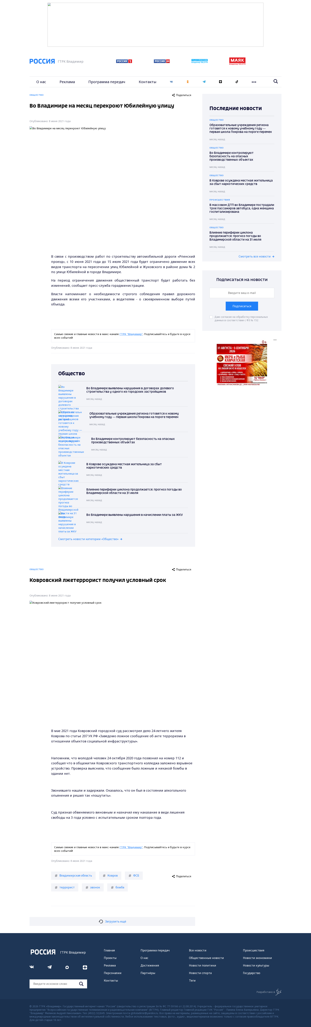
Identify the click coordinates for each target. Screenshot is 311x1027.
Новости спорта (200, 973)
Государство (251, 973)
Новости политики (202, 965)
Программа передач (106, 81)
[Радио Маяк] (237, 64)
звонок (95, 887)
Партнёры (148, 973)
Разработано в (265, 992)
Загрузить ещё (115, 921)
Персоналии (112, 973)
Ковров (112, 875)
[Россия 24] (162, 62)
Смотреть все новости (255, 256)
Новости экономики (257, 958)
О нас (41, 81)
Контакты (147, 81)
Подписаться (242, 306)
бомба (120, 887)
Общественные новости (206, 958)
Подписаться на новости (242, 280)
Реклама (67, 81)
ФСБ (136, 875)
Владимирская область (75, 875)
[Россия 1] (124, 62)
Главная (109, 950)
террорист (67, 887)
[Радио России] (199, 62)
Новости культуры (256, 965)
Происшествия (253, 950)
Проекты (110, 958)
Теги (192, 980)
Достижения (150, 965)
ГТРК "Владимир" (131, 334)
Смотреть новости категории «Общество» (88, 539)
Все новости (197, 950)
